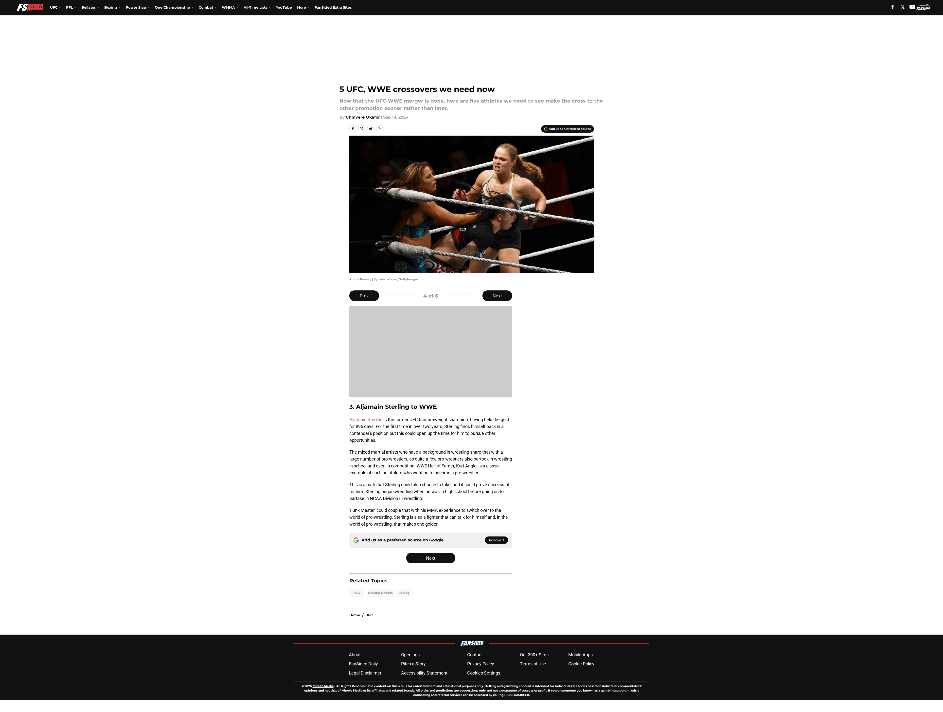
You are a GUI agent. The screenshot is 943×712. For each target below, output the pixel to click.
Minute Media (323, 686)
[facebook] (892, 7)
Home (354, 615)
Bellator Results (380, 593)
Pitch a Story (413, 663)
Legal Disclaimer (365, 673)
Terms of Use (533, 663)
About (355, 654)
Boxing (403, 593)
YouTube (284, 7)
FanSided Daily (363, 663)
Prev (364, 295)
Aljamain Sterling (366, 419)
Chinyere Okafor (363, 117)
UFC (357, 593)
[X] (903, 7)
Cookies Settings (483, 673)
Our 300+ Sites (534, 654)
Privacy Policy (480, 663)
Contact (475, 654)
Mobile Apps (580, 654)
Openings (410, 654)
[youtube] (912, 7)
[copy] (379, 128)
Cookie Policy (581, 663)
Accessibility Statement (424, 673)
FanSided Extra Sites (333, 7)
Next (497, 295)
